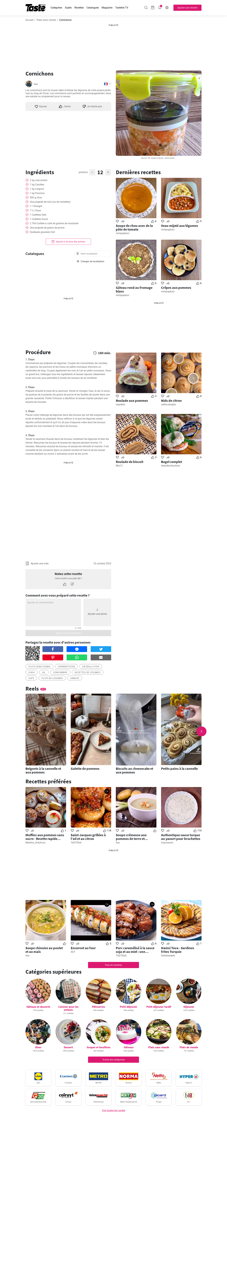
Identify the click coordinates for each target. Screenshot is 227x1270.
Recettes (79, 7)
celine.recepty (168, 404)
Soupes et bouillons (98, 1047)
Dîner (38, 1047)
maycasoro (167, 842)
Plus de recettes (113, 965)
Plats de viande (189, 1047)
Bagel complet (171, 462)
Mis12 (119, 465)
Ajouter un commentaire (68, 633)
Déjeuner (188, 1006)
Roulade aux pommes (132, 400)
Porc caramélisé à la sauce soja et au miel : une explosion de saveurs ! (135, 949)
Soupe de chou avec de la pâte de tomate (134, 227)
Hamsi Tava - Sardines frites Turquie (177, 949)
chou (31, 672)
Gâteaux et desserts (38, 1006)
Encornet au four (83, 948)
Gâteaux (129, 1047)
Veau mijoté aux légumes (179, 225)
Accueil (29, 19)
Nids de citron (171, 400)
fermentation (66, 666)
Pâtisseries (98, 1006)
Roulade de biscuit (129, 462)
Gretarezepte (168, 955)
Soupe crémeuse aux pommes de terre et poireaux (131, 837)
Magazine (107, 7)
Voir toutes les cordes (113, 1110)
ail (44, 672)
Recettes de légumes (87, 672)
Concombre (60, 672)
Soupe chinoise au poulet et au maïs (44, 949)
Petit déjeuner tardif (158, 1006)
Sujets (68, 7)
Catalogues (92, 7)
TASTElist (76, 842)
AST (73, 951)
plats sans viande (39, 666)
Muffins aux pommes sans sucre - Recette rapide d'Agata (44, 837)
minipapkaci (122, 233)
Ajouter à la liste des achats (70, 241)
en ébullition (90, 666)
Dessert (68, 1047)
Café (31, 678)
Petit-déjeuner (128, 1006)
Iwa (36, 84)
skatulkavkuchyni (170, 465)
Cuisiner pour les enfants (68, 1008)
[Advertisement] (113, 46)
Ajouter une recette (187, 7)
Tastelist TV (121, 7)
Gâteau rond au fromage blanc (134, 289)
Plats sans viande (46, 19)
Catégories (56, 7)
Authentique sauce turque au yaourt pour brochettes (180, 837)
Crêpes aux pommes (176, 287)
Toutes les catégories (113, 1059)
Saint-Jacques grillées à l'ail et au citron (88, 837)
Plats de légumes (52, 678)
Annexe (74, 678)
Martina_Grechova (35, 842)
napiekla (120, 404)
